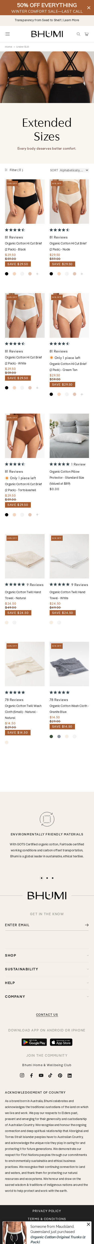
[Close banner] (89, 7)
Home (8, 46)
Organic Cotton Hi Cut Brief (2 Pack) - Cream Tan (68, 367)
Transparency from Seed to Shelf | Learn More (47, 20)
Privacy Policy (47, 1211)
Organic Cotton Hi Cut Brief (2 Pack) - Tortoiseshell (23, 487)
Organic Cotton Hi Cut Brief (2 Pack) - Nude (68, 246)
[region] (47, 7)
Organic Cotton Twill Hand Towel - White (67, 595)
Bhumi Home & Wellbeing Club (46, 1065)
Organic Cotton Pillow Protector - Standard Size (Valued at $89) (67, 477)
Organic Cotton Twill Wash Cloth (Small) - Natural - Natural (23, 712)
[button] (78, 34)
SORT (54, 170)
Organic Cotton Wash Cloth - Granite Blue (69, 709)
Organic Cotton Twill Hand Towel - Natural (23, 595)
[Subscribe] (83, 925)
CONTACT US (47, 1015)
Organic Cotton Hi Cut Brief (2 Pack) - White (23, 360)
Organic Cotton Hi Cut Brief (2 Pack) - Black (23, 246)
